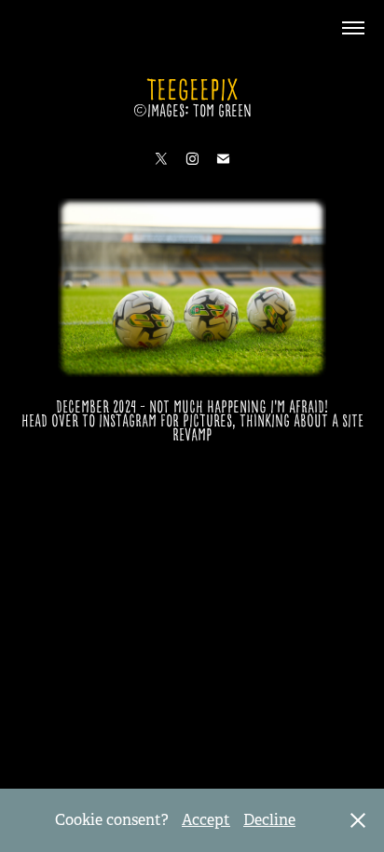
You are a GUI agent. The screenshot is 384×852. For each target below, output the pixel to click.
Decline (269, 820)
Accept (206, 820)
